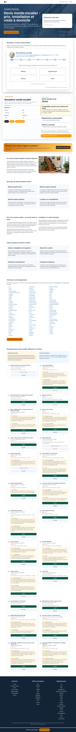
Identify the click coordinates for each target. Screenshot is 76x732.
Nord (51, 294)
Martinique (32, 332)
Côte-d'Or (11, 317)
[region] (38, 730)
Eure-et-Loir (11, 329)
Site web (23, 375)
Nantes (37, 693)
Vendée (51, 327)
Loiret (31, 322)
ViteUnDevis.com (58, 87)
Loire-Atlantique (33, 320)
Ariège (10, 297)
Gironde (11, 335)
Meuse (51, 288)
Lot (30, 323)
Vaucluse (52, 326)
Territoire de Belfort (54, 320)
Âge (23, 110)
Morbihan (52, 289)
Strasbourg (38, 696)
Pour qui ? (6, 110)
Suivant (12, 121)
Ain (10, 286)
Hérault (31, 305)
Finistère (11, 330)
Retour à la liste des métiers (38, 83)
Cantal (10, 307)
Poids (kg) (24, 115)
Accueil (14, 684)
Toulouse (38, 689)
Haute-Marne (32, 295)
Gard (10, 332)
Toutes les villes (14, 689)
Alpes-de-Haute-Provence (14, 292)
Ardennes (11, 294)
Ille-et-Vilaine (32, 307)
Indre (31, 308)
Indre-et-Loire (32, 310)
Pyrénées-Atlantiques (54, 302)
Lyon (38, 687)
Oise (51, 295)
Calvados (11, 305)
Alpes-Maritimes (12, 291)
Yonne (51, 332)
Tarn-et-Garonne (53, 319)
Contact (70, 1)
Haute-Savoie (32, 297)
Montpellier (38, 695)
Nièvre (51, 292)
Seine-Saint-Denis (54, 313)
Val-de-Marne (53, 323)
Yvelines (51, 333)
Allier (10, 289)
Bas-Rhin (11, 302)
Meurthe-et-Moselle (54, 286)
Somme (51, 316)
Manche (31, 329)
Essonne (11, 326)
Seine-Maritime (53, 311)
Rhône (51, 305)
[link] (38, 147)
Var (50, 324)
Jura (30, 313)
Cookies (14, 695)
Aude (10, 300)
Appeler (55, 387)
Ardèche (11, 295)
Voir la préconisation (20, 121)
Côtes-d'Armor (12, 319)
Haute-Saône (32, 298)
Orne (51, 297)
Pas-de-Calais (53, 300)
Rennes (38, 702)
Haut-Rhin (32, 289)
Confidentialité (49, 87)
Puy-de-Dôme (53, 301)
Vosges (51, 330)
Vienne (51, 329)
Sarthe (51, 307)
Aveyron (11, 301)
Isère (31, 311)
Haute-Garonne (33, 292)
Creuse (10, 316)
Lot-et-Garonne (33, 324)
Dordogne (11, 322)
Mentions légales (14, 691)
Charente (11, 308)
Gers (10, 333)
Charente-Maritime (13, 310)
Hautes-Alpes (32, 301)
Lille (38, 700)
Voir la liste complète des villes (15, 339)
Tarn (51, 317)
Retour (6, 121)
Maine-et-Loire (33, 327)
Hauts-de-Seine (33, 304)
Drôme (10, 324)
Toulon (38, 704)
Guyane (31, 288)
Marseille (38, 686)
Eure (10, 327)
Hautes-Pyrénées (33, 302)
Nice (38, 691)
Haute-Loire (32, 294)
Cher (10, 311)
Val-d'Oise (52, 322)
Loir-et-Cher (32, 317)
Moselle (51, 291)
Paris (51, 298)
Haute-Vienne (32, 300)
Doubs (10, 323)
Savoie (51, 308)
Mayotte (31, 335)
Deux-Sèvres (12, 320)
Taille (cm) (6, 115)
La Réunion (32, 314)
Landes (31, 316)
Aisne (10, 288)
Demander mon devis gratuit (11, 32)
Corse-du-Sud (12, 314)
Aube (10, 298)
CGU (45, 87)
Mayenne (31, 333)
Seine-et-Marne (53, 314)
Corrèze (11, 313)
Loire (31, 319)
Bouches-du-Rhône (13, 304)
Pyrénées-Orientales (54, 304)
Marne (31, 330)
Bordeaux (38, 698)
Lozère (31, 326)
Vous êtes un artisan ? (64, 87)
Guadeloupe (32, 286)
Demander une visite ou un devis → (50, 135)
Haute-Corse (32, 291)
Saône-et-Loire (53, 310)
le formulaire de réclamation (49, 356)
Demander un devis (64, 1)
